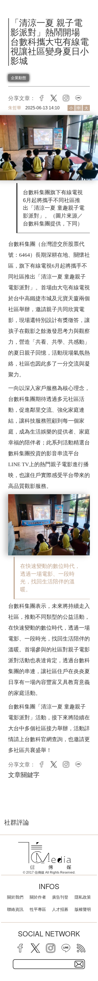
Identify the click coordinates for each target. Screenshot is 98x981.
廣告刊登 (60, 897)
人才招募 (60, 909)
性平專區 (38, 909)
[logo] (45, 855)
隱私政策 (83, 897)
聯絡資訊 (15, 909)
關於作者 (38, 897)
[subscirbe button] (79, 964)
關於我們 (15, 897)
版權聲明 (83, 909)
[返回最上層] (90, 958)
